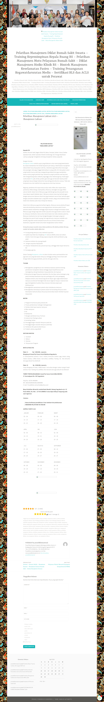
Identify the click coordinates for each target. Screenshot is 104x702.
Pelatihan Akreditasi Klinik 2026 (81, 245)
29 (41, 677)
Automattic (68, 699)
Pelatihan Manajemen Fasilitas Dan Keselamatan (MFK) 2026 (83, 288)
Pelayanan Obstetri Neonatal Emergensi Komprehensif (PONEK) (59, 564)
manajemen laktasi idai (62, 524)
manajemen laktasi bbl (51, 524)
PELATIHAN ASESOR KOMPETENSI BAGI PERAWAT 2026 (83, 302)
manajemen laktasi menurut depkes (59, 526)
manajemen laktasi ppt (54, 528)
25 (52, 674)
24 (48, 674)
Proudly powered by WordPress (42, 699)
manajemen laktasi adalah (55, 522)
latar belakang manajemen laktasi (41, 520)
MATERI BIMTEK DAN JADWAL (60, 103)
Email (25, 613)
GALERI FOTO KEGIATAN (26, 100)
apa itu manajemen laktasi (33, 518)
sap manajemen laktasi (32, 536)
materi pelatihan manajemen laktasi (58, 111)
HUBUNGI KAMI (40, 100)
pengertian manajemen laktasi (49, 534)
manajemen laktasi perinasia (41, 528)
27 (59, 674)
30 (45, 677)
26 (55, 674)
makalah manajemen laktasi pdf (30, 522)
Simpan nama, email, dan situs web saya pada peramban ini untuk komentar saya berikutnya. (28, 633)
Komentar (27, 584)
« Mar (41, 681)
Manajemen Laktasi (37, 254)
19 (55, 671)
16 (45, 671)
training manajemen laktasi (54, 113)
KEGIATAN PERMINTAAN (78, 100)
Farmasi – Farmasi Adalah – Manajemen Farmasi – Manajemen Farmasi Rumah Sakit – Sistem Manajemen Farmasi (34, 566)
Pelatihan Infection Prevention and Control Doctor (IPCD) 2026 (82, 280)
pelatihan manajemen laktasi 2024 (41, 532)
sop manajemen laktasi (44, 536)
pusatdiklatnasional (78, 270)
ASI (32, 179)
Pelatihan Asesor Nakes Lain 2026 (82, 260)
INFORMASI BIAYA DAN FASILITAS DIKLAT (58, 100)
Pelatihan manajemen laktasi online (57, 532)
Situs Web (26, 619)
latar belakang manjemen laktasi (57, 520)
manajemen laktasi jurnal (29, 526)
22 (41, 674)
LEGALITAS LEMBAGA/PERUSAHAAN (39, 103)
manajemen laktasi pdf (28, 528)
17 (48, 671)
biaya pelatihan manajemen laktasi (48, 518)
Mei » (44, 681)
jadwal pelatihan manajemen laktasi (34, 111)
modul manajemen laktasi (54, 530)
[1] (100, 699)
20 (59, 671)
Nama (25, 608)
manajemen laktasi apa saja (38, 524)
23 (45, 674)
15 (41, 671)
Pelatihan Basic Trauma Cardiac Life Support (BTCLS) (82, 272)
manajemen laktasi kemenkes (43, 526)
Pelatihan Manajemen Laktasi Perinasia (32, 534)
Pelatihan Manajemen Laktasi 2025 (33, 113)
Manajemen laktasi (28, 163)
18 (52, 671)
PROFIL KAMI (74, 103)
